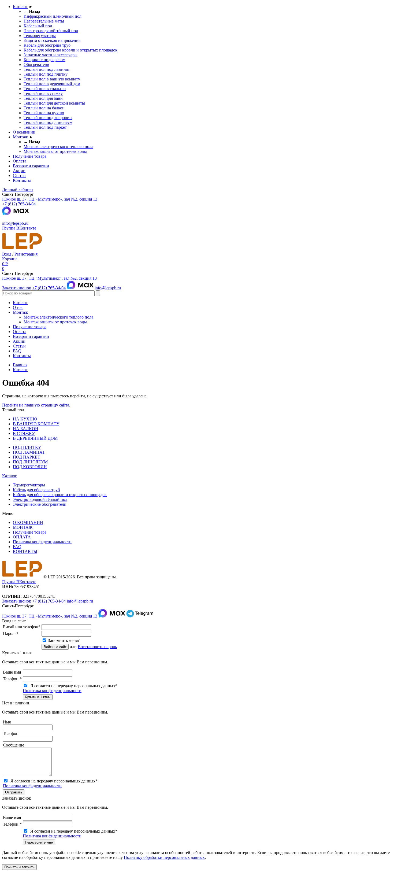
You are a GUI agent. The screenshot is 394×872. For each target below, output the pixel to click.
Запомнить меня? (64, 640)
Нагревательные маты (44, 21)
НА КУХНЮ (25, 419)
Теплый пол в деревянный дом (52, 84)
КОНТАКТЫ (25, 551)
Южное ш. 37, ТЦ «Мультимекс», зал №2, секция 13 (49, 199)
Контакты (22, 180)
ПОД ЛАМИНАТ (29, 452)
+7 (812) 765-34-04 (19, 204)
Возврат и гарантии (31, 166)
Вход (6, 254)
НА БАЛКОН (25, 428)
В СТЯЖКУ (24, 433)
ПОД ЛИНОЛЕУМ (30, 462)
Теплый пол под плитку (46, 74)
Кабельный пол (38, 26)
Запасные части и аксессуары (50, 55)
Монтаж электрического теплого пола (58, 146)
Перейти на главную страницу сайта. (36, 405)
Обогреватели (36, 64)
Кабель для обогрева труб (47, 45)
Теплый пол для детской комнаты (54, 103)
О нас (18, 307)
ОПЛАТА (22, 537)
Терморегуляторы (40, 35)
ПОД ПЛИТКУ (27, 447)
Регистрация (26, 254)
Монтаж (20, 137)
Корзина (9, 259)
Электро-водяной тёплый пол (51, 30)
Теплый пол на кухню (44, 112)
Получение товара (29, 156)
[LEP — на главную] (22, 249)
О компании (24, 132)
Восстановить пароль (97, 646)
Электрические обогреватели (39, 504)
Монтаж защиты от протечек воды (55, 151)
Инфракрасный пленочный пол (52, 16)
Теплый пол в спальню (45, 88)
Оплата (19, 161)
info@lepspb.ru (15, 223)
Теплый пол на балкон (44, 108)
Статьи (19, 175)
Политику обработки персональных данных (164, 857)
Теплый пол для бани (43, 98)
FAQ (17, 351)
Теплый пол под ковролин (48, 117)
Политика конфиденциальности (42, 542)
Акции (19, 170)
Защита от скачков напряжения (52, 40)
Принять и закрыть (19, 867)
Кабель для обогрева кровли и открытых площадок (70, 50)
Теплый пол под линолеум (48, 122)
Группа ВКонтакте (19, 228)
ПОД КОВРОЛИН (30, 466)
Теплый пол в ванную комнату (52, 79)
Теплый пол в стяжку (43, 93)
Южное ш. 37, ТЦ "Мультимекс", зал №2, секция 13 (49, 278)
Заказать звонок (16, 288)
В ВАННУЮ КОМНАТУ (36, 424)
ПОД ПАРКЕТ (26, 457)
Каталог (20, 6)
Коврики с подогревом (44, 59)
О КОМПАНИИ (28, 522)
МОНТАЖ (22, 527)
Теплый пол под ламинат (47, 69)
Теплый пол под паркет (45, 127)
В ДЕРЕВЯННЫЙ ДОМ (35, 438)
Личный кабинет (17, 189)
